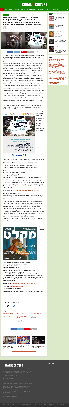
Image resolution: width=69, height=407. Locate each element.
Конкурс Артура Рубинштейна (54, 67)
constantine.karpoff (13, 27)
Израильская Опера (20, 9)
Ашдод (54, 60)
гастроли (60, 79)
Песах (58, 73)
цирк (56, 83)
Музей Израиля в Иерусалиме (54, 70)
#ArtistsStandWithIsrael (17, 324)
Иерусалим (55, 63)
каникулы (51, 80)
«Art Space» (27, 324)
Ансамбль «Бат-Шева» (43, 9)
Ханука (64, 77)
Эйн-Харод (50, 78)
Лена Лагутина (64, 67)
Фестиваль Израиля (59, 77)
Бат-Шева (63, 60)
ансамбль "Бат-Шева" (53, 79)
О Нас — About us (38, 404)
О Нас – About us (9, 9)
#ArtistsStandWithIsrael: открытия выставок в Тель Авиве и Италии (9, 315)
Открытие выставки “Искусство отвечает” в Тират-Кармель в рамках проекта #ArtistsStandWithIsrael (22, 316)
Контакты (44, 405)
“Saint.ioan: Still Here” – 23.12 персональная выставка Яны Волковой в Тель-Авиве (38, 346)
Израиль (60, 64)
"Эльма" (62, 59)
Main (51, 60)
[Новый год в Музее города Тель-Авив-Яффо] (23, 343)
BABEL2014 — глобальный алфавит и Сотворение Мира (55, 404)
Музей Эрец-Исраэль (61, 72)
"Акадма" (50, 59)
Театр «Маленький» (31, 9)
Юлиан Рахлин (55, 78)
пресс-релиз (54, 82)
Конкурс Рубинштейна (56, 9)
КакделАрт (6, 325)
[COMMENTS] (37, 51)
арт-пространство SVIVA (37, 324)
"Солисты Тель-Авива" (56, 59)
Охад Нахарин (54, 73)
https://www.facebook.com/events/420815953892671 (26, 283)
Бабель (58, 60)
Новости (38, 405)
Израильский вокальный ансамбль (58, 66)
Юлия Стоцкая (61, 78)
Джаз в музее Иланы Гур (54, 62)
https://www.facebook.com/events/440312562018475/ (26, 190)
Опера (50, 73)
